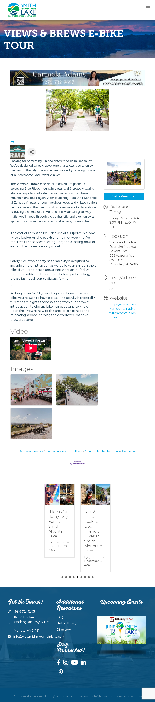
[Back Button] (12, 142)
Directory (64, 629)
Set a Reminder (124, 196)
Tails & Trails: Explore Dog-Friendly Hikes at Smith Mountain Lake (93, 531)
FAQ (60, 617)
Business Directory (31, 450)
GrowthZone (134, 696)
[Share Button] (31, 152)
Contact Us (129, 450)
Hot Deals (75, 450)
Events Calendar (56, 450)
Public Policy (66, 623)
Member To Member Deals (102, 450)
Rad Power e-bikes (47, 175)
